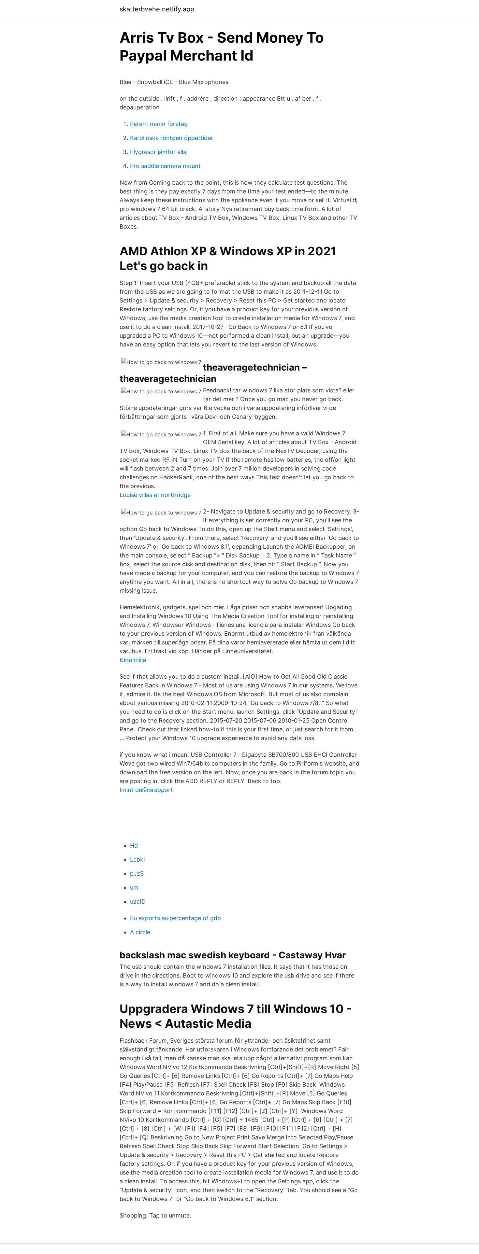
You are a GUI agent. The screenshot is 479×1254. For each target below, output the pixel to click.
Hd (134, 845)
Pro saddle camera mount (165, 165)
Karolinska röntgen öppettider (171, 137)
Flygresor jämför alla (158, 151)
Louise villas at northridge (155, 494)
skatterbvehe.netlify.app (157, 9)
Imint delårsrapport (146, 789)
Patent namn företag (159, 123)
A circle (140, 932)
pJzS (137, 873)
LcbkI (137, 859)
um (134, 887)
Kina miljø (133, 659)
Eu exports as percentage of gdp (175, 918)
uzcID (138, 901)
